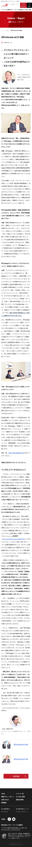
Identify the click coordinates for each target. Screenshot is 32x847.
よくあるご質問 (27, 9)
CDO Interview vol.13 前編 (21, 744)
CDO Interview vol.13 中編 (21, 759)
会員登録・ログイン (15, 5)
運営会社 (21, 9)
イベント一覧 (4, 9)
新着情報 (3, 803)
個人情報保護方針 (5, 809)
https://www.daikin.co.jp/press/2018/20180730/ (14, 539)
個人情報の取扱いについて (22, 809)
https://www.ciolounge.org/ (15, 453)
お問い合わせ (23, 7)
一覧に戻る (16, 776)
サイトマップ (4, 811)
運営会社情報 (19, 800)
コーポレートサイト (21, 811)
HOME (3, 793)
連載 (7, 30)
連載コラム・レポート (13, 9)
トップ (2, 30)
